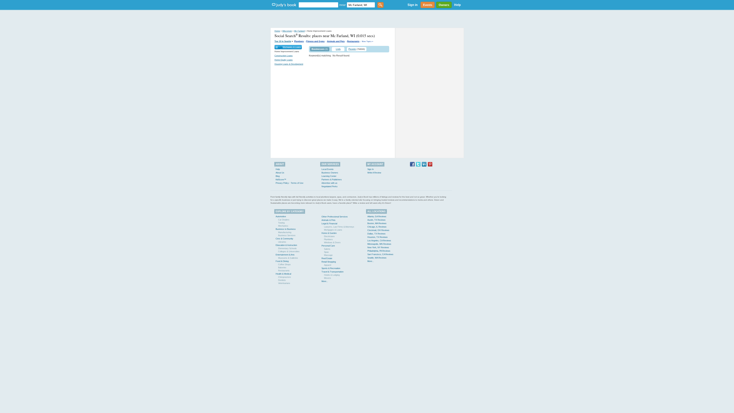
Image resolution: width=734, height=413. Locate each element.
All (276, 47)
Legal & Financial (329, 223)
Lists (338, 49)
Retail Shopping (329, 262)
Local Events (328, 169)
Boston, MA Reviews (376, 223)
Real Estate (327, 258)
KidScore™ (281, 179)
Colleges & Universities (289, 251)
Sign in (413, 5)
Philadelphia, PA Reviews (378, 251)
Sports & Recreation (331, 268)
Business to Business (286, 229)
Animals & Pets (328, 220)
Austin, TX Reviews (376, 220)
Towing (281, 223)
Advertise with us (329, 183)
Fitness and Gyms (315, 41)
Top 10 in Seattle (282, 41)
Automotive (281, 216)
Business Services (287, 235)
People (352, 49)
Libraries (282, 242)
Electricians (329, 236)
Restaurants (353, 41)
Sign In (370, 169)
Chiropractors (284, 277)
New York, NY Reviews (378, 247)
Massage (328, 255)
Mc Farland (299, 31)
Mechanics (283, 226)
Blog (278, 176)
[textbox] (318, 4)
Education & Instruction (286, 245)
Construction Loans (283, 55)
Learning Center (329, 176)
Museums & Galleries (288, 258)
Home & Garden (329, 233)
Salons (327, 249)
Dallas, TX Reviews (376, 234)
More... (325, 281)
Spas (326, 252)
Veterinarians (284, 283)
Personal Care (328, 246)
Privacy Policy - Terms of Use (289, 183)
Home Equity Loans (283, 60)
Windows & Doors (332, 242)
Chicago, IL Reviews (376, 227)
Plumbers (299, 41)
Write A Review (374, 173)
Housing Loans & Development (288, 64)
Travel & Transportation (332, 272)
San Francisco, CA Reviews (380, 254)
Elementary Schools (287, 248)
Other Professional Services (335, 216)
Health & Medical (283, 274)
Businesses (318, 49)
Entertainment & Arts (285, 255)
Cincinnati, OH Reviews (378, 230)
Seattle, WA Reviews (376, 258)
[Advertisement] (367, 19)
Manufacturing (284, 232)
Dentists (282, 280)
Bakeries (282, 267)
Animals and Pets (336, 41)
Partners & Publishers (332, 179)
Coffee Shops (284, 264)
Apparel (327, 265)
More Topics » (367, 41)
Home (277, 31)
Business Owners (330, 173)
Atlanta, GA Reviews (376, 216)
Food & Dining (282, 261)
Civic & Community (284, 238)
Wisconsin (287, 31)
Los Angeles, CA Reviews (379, 240)
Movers (327, 278)
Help (457, 5)
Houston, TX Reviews (377, 237)
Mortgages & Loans (292, 47)
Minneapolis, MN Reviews (379, 244)
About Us (280, 173)
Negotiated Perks (330, 186)
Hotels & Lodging (332, 275)
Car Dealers (283, 220)
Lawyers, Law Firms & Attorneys (339, 227)
